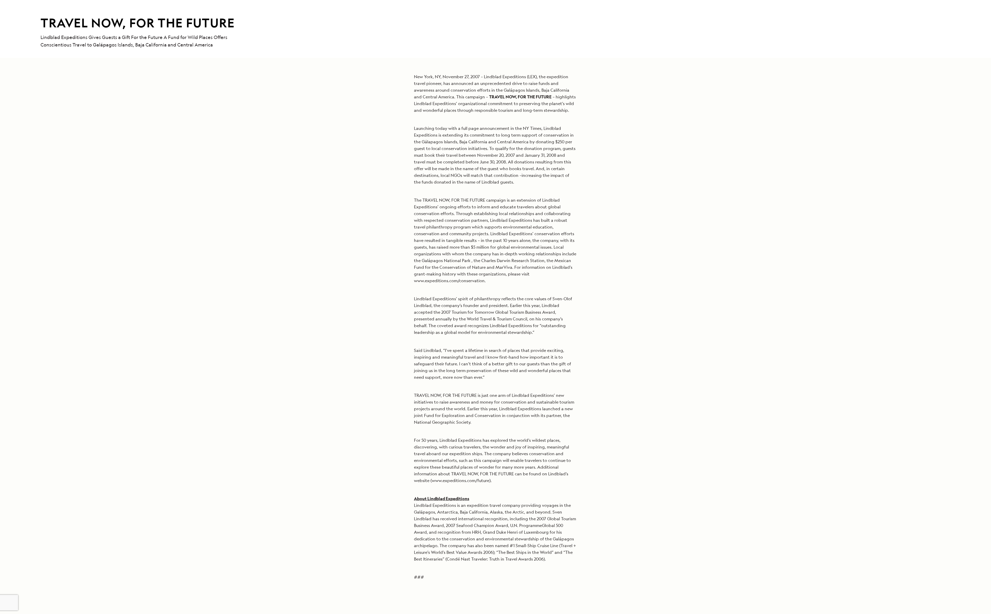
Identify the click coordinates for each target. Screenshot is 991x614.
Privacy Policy (521, 381)
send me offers (555, 331)
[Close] (609, 226)
